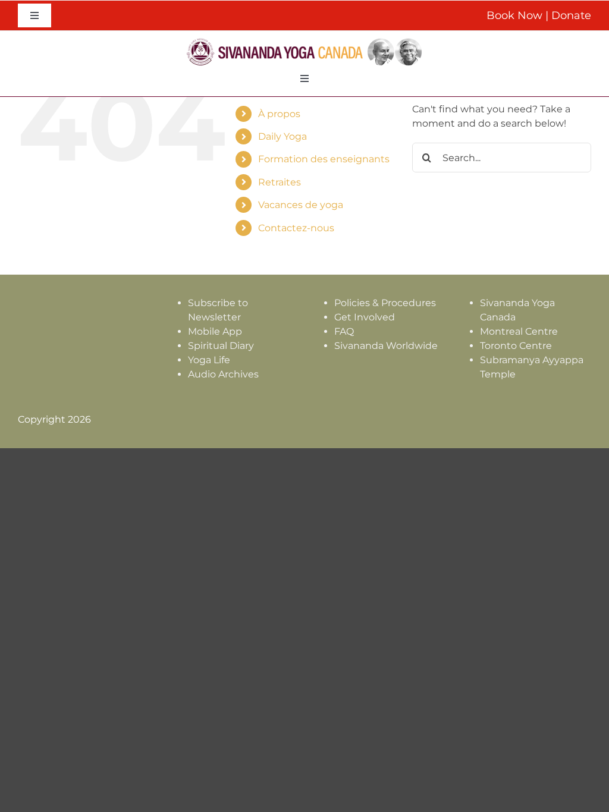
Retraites (279, 182)
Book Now (514, 15)
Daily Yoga (282, 136)
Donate (571, 15)
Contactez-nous (296, 228)
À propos (279, 113)
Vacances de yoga (300, 204)
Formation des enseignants (324, 159)
